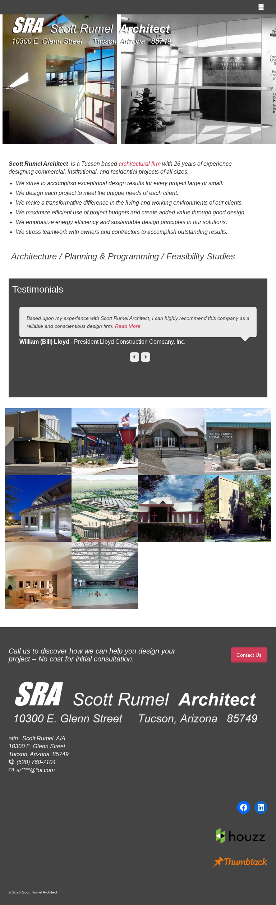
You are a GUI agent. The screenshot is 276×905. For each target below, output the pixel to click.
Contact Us (249, 655)
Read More (128, 326)
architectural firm (140, 164)
